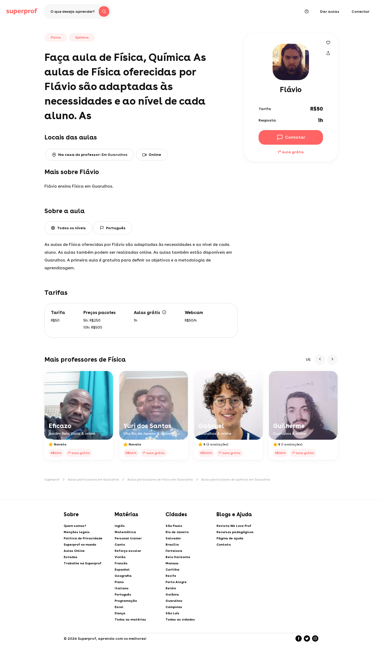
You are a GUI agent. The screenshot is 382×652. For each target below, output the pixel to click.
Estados (70, 557)
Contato (223, 544)
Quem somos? (75, 526)
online (155, 154)
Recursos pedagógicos (235, 532)
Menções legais (77, 532)
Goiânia (172, 594)
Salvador (173, 538)
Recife (171, 576)
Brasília (172, 544)
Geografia (123, 576)
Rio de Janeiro (177, 532)
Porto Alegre (176, 582)
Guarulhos (174, 601)
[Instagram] (315, 638)
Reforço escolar (128, 551)
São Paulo (174, 526)
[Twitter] (307, 638)
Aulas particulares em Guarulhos (93, 479)
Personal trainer (128, 538)
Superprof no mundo (80, 544)
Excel (119, 607)
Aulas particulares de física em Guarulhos (160, 479)
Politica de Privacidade (83, 538)
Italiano (121, 588)
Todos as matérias (130, 619)
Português (123, 594)
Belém (171, 588)
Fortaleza (174, 551)
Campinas (174, 607)
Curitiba (172, 569)
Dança (120, 613)
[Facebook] (298, 638)
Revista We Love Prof (233, 526)
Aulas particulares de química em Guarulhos (235, 479)
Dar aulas (329, 11)
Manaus (172, 563)
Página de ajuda (229, 538)
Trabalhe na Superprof (82, 563)
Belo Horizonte (178, 557)
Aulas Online (74, 551)
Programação (126, 601)
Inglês (120, 526)
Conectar (361, 11)
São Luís (172, 613)
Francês (121, 563)
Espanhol (122, 569)
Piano (119, 582)
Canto (120, 544)
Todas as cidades (180, 619)
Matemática (125, 532)
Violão (120, 557)
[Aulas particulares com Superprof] (21, 11)
